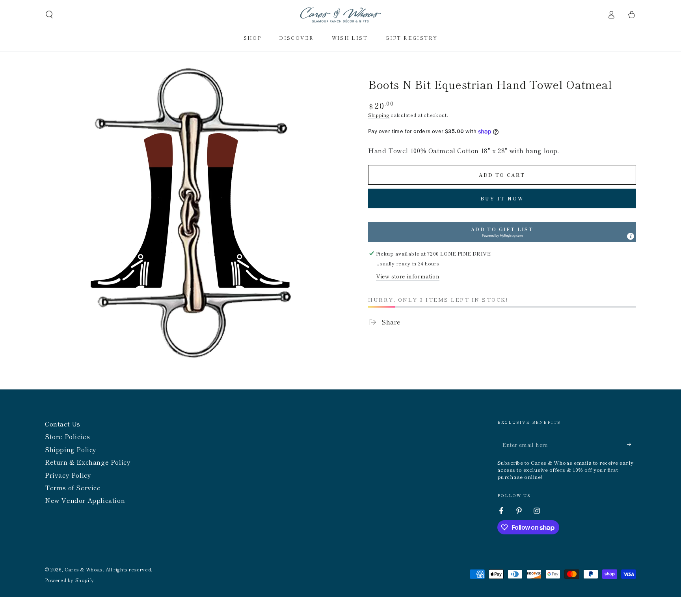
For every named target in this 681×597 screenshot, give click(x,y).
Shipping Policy (71, 449)
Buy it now (502, 198)
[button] (49, 14)
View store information (407, 276)
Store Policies (67, 436)
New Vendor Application (85, 500)
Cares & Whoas (84, 569)
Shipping (379, 114)
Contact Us (62, 423)
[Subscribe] (631, 444)
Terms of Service (73, 487)
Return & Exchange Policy (87, 462)
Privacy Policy (68, 475)
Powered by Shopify (69, 580)
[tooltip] (630, 236)
